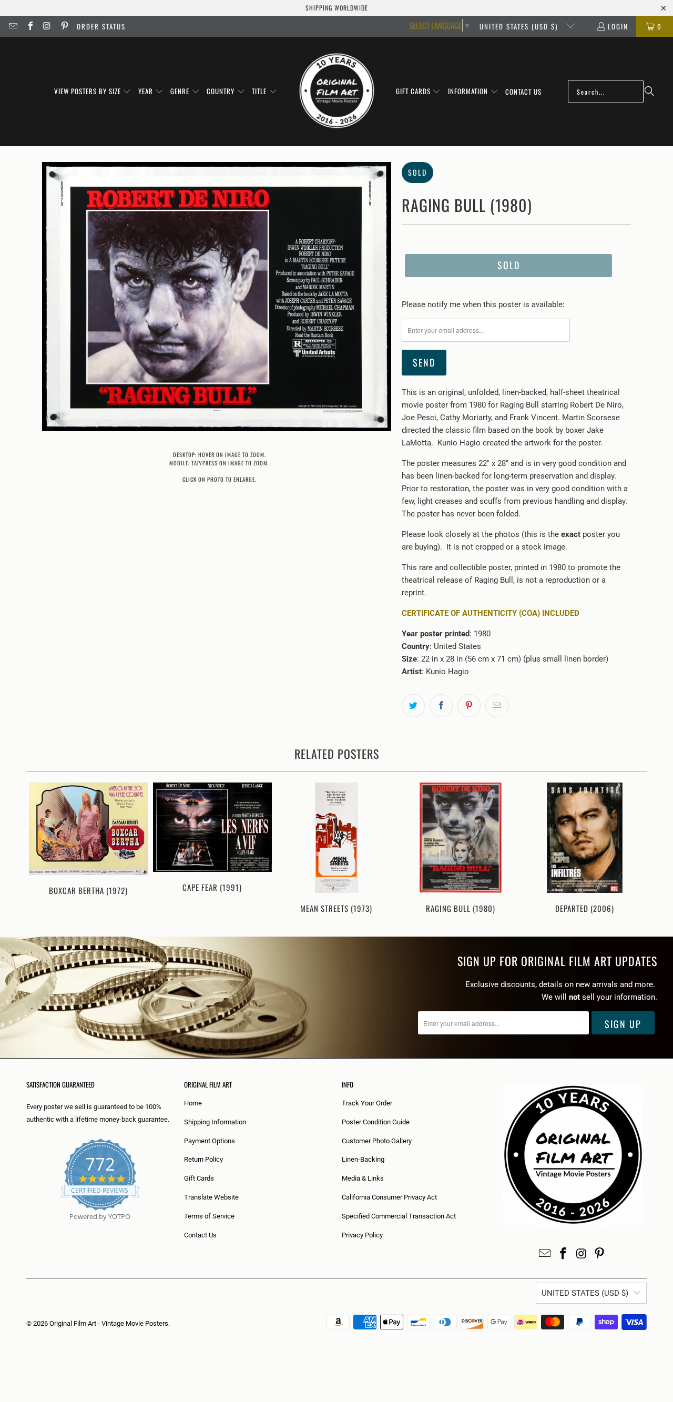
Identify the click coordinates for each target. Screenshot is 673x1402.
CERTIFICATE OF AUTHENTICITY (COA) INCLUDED (490, 613)
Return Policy (203, 1159)
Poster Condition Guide (376, 1122)
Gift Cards (199, 1178)
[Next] (631, 849)
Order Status (101, 26)
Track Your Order (367, 1103)
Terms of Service (209, 1216)
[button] (92, 91)
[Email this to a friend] (496, 705)
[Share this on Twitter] (413, 705)
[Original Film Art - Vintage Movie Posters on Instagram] (47, 26)
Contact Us (200, 1235)
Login (618, 26)
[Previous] (41, 849)
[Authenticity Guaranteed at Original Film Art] (27, 1229)
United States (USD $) (520, 26)
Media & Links (363, 1178)
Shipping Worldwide (336, 7)
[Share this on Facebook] (441, 705)
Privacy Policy (362, 1235)
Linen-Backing (363, 1159)
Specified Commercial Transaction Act (399, 1216)
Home (193, 1103)
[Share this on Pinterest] (469, 705)
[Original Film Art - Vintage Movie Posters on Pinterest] (63, 26)
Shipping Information (215, 1122)
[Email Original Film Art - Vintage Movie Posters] (12, 26)
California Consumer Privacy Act (389, 1197)
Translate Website (211, 1197)
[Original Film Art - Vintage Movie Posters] (336, 91)
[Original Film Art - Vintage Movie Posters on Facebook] (29, 26)
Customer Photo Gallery (377, 1141)
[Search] (649, 91)
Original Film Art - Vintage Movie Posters (108, 1323)
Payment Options (209, 1141)
